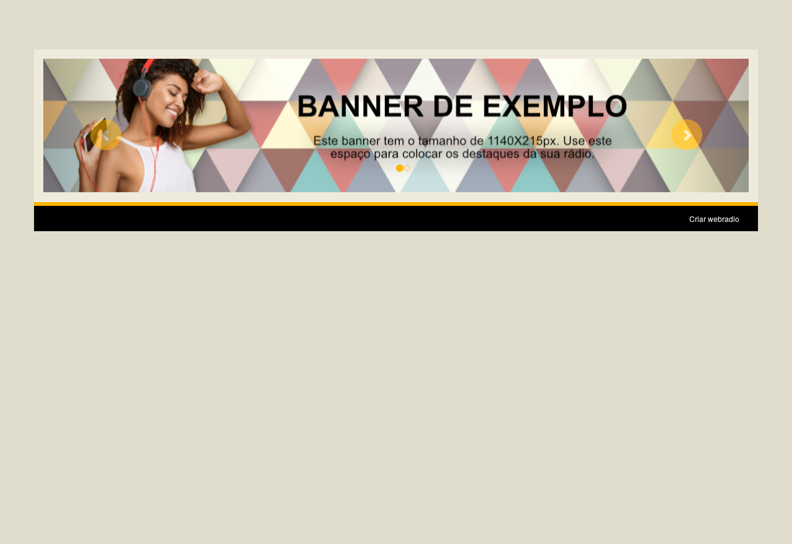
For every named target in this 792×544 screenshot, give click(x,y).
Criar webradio (714, 218)
